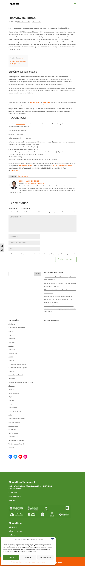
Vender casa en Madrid (16, 444)
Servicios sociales (14, 422)
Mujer (10, 397)
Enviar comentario (66, 259)
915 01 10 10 (12, 527)
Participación (12, 407)
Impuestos (11, 378)
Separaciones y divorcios (16, 418)
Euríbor (10, 357)
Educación (11, 342)
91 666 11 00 (12, 492)
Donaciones (12, 338)
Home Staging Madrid (15, 375)
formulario (46, 102)
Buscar (37, 273)
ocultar (22, 58)
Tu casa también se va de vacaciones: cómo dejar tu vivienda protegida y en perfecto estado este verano (60, 308)
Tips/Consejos (13, 433)
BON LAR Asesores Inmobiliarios (61, 165)
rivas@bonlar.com (14, 496)
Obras (10, 404)
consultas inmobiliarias (25, 165)
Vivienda (11, 447)
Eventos (11, 360)
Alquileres (11, 324)
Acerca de (13, 176)
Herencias (11, 371)
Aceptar (11, 557)
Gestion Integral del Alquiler (17, 364)
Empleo (10, 346)
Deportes (11, 335)
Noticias (11, 400)
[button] (52, 540)
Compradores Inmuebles (16, 327)
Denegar (28, 557)
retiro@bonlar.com (15, 531)
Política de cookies (16, 562)
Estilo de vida (12, 353)
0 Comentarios (36, 22)
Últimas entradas (23, 176)
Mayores (11, 389)
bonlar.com (12, 500)
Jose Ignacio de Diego (29, 181)
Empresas (11, 349)
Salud (10, 415)
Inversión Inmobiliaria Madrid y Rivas (20, 382)
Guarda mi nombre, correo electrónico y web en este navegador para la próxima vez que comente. (43, 254)
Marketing (11, 386)
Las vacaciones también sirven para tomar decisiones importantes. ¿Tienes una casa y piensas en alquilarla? (58, 299)
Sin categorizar (13, 426)
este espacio (20, 124)
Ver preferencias (45, 557)
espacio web (34, 102)
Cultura (10, 331)
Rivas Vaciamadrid (24, 22)
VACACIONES (13, 437)
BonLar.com (14, 170)
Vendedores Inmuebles (16, 440)
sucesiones (12, 429)
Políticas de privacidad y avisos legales (34, 562)
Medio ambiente (13, 393)
